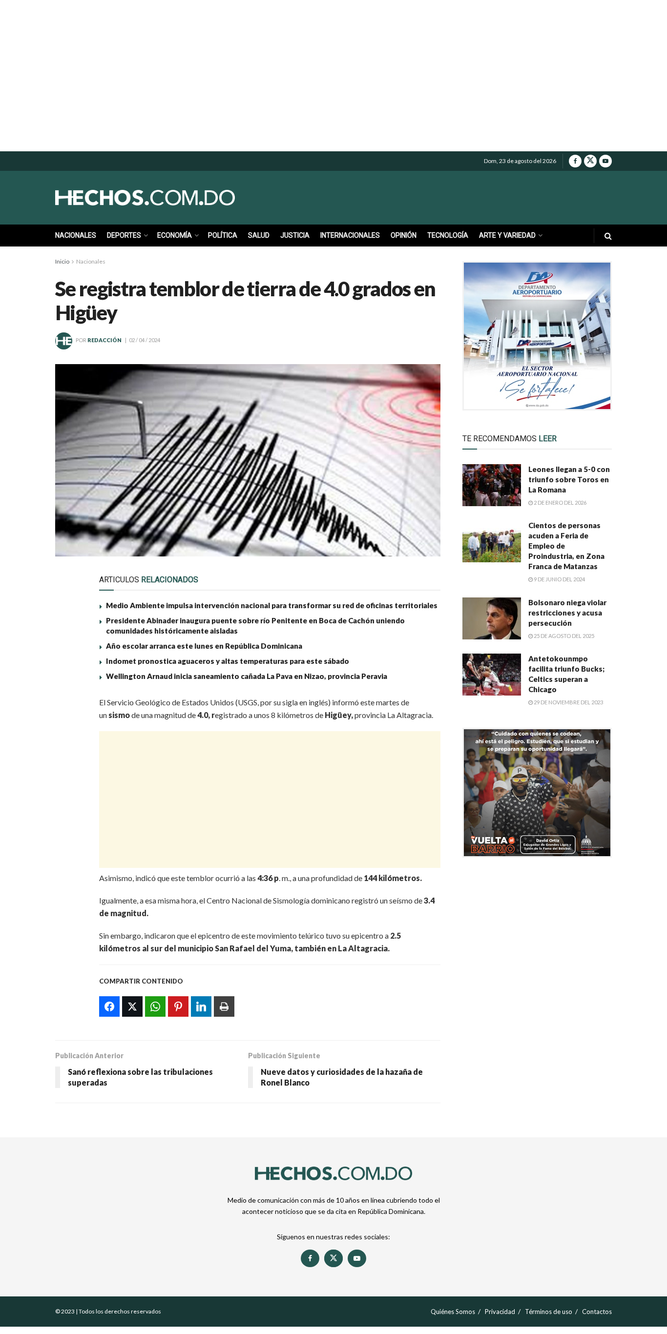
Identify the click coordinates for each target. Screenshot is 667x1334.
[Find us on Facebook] (575, 161)
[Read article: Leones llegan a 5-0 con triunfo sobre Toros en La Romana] (491, 485)
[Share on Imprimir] (68, 819)
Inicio (62, 261)
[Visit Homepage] (167, 197)
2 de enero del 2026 (559, 502)
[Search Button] (608, 235)
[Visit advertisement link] (537, 336)
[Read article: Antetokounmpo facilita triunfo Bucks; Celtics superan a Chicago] (491, 675)
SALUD (259, 235)
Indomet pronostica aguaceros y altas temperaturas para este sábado (227, 661)
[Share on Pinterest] (68, 774)
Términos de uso (548, 1311)
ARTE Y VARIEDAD (507, 235)
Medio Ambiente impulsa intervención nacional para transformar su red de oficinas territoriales (272, 605)
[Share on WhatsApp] (68, 752)
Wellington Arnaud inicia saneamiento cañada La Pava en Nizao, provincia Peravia (246, 676)
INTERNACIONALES (350, 235)
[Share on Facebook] (68, 707)
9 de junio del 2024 (559, 579)
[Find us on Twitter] (590, 161)
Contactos (597, 1311)
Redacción (104, 340)
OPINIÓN (404, 235)
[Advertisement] (333, 75)
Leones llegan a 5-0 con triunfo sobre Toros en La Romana (569, 479)
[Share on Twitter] (68, 729)
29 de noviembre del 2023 (568, 702)
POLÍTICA (222, 235)
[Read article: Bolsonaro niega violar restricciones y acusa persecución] (491, 618)
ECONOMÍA (174, 235)
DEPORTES (124, 235)
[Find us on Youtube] (605, 161)
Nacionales (90, 261)
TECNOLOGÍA (447, 235)
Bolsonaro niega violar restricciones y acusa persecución (567, 612)
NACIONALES (75, 235)
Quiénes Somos (453, 1311)
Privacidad (500, 1311)
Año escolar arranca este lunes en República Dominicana (204, 645)
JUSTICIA (295, 235)
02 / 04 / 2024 (144, 340)
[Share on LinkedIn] (68, 797)
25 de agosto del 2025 (563, 636)
